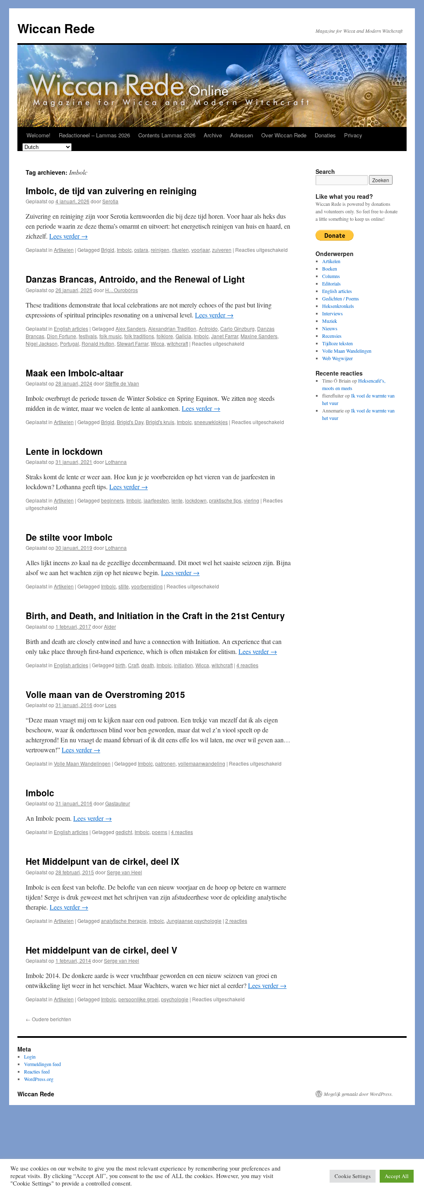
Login (30, 1056)
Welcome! (38, 135)
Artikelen (64, 249)
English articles (71, 328)
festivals (88, 335)
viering (251, 500)
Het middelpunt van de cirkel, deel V (101, 950)
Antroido (208, 328)
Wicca (157, 343)
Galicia (183, 335)
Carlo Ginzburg (237, 328)
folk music (110, 335)
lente (177, 500)
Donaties (325, 135)
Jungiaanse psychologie (194, 920)
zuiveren (221, 249)
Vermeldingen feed (42, 1064)
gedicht (124, 831)
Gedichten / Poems (340, 298)
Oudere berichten (48, 1018)
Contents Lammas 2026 (166, 135)
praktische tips (225, 500)
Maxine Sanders (259, 335)
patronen (165, 763)
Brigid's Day (130, 421)
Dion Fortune (61, 335)
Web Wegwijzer (337, 358)
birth (120, 664)
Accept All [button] (397, 1176)
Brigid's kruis (160, 421)
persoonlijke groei (138, 999)
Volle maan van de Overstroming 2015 (105, 694)
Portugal (69, 343)
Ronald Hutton (98, 343)
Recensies (332, 335)
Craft (133, 664)
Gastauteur (117, 803)
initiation (183, 664)
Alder (110, 626)
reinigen (160, 249)
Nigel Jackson (42, 343)
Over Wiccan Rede (283, 135)
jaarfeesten (156, 500)
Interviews (332, 313)
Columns (331, 276)
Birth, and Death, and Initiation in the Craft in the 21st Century (155, 615)
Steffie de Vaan (122, 383)
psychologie (174, 999)
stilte (123, 586)
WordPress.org (38, 1079)
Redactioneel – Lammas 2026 (94, 135)
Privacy (353, 135)
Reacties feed (37, 1071)
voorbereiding (147, 586)
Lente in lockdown (64, 451)
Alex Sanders (131, 328)
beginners (112, 500)
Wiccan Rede (56, 28)
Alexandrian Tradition (172, 328)
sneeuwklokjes (211, 421)
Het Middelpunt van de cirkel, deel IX (102, 861)
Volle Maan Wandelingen (82, 763)
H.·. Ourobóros (121, 289)
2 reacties (236, 920)
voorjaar (200, 249)
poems (159, 831)
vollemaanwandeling (201, 763)
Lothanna (116, 461)
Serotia (110, 201)
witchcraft (177, 343)
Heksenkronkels (338, 306)
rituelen (180, 249)
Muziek (329, 320)
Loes (110, 704)
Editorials (331, 283)
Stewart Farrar (132, 343)
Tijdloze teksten (337, 343)
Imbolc (124, 249)
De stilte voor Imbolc (69, 537)
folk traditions (139, 335)
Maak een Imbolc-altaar (74, 372)
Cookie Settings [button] (353, 1176)
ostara (141, 249)
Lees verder (68, 236)
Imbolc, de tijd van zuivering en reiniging (111, 190)
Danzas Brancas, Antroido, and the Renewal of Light (135, 279)
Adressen (241, 135)
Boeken (329, 268)
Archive (213, 135)
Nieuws (329, 328)
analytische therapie (124, 920)
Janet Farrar (224, 335)
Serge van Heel (124, 872)
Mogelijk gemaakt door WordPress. (358, 1094)
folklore (165, 335)
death (147, 664)
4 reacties (247, 664)
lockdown (196, 500)
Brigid (107, 249)
